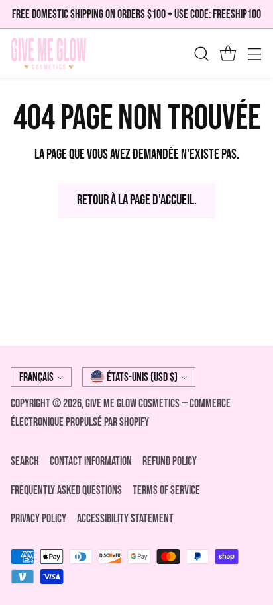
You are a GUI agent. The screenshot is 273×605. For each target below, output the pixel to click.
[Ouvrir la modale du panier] (227, 53)
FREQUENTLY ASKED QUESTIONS (66, 490)
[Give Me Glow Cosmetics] (49, 53)
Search (25, 461)
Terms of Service (166, 490)
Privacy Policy (38, 518)
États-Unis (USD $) (142, 377)
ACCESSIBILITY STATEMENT (125, 518)
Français (36, 377)
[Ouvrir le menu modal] (254, 53)
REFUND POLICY (169, 461)
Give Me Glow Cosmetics (133, 403)
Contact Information (91, 461)
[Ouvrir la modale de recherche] (201, 53)
